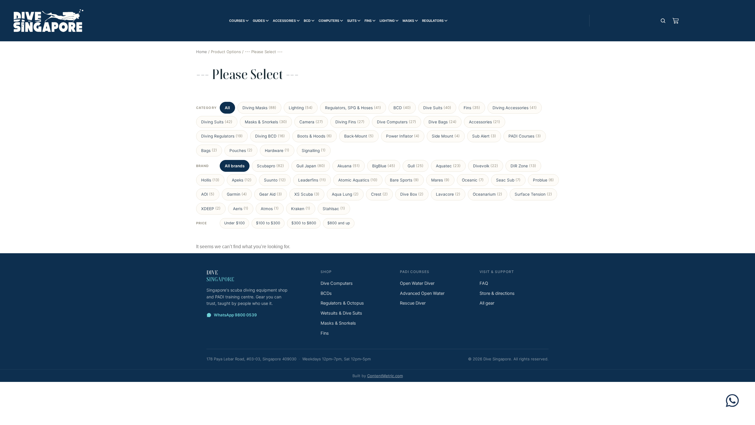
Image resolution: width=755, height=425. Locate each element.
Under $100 (234, 223)
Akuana (348, 166)
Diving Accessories (515, 107)
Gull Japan (310, 166)
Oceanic (473, 180)
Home (201, 51)
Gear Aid (270, 194)
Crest (379, 194)
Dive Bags (443, 122)
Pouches (240, 150)
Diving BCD (270, 136)
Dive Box (412, 194)
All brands (234, 166)
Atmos (270, 208)
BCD (307, 21)
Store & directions (497, 293)
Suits (352, 21)
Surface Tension (533, 194)
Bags (209, 150)
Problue (543, 180)
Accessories (284, 21)
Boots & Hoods (314, 136)
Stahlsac (334, 208)
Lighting (387, 21)
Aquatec (448, 166)
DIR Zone (523, 166)
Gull (416, 166)
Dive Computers (396, 122)
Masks (408, 21)
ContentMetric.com (385, 375)
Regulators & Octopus (342, 303)
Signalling (314, 150)
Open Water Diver (417, 283)
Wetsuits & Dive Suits (341, 313)
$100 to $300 (268, 223)
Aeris (240, 208)
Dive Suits (437, 107)
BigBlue (383, 166)
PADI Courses (524, 136)
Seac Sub (508, 180)
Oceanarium (487, 194)
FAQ (484, 283)
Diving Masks (259, 107)
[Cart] (675, 21)
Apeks (242, 180)
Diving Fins (350, 122)
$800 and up (338, 223)
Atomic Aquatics (358, 180)
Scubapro (270, 166)
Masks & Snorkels (266, 122)
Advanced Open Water (422, 293)
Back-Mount (359, 136)
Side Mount (446, 136)
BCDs (326, 293)
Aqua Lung (345, 194)
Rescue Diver (413, 303)
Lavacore (448, 194)
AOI (207, 194)
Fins (368, 21)
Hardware (277, 150)
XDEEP (211, 208)
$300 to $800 (303, 223)
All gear (487, 303)
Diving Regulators (222, 136)
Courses (237, 21)
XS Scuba (306, 194)
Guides (259, 21)
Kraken (300, 208)
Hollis (210, 180)
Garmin (237, 194)
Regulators (433, 21)
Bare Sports (404, 180)
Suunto (275, 180)
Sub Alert (484, 136)
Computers (329, 21)
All (227, 107)
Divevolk (485, 166)
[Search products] (663, 21)
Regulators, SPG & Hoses (353, 107)
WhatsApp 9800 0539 (235, 315)
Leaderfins (312, 180)
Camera (311, 122)
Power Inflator (402, 136)
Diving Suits (216, 122)
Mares (440, 180)
